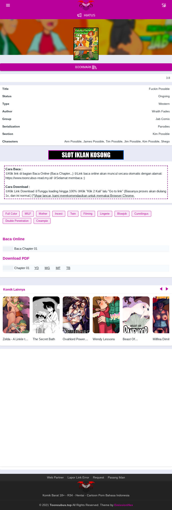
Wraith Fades (161, 111)
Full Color (11, 213)
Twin (73, 213)
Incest (59, 213)
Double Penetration (17, 220)
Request (98, 477)
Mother (43, 213)
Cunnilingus (141, 213)
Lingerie (104, 213)
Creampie (42, 220)
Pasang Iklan (116, 477)
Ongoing (164, 96)
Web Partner (55, 477)
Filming (87, 213)
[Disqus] (86, 409)
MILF (28, 213)
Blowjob (122, 213)
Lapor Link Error (78, 477)
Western (164, 103)
